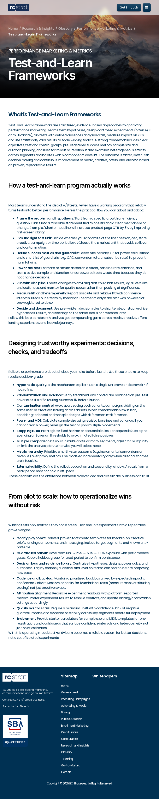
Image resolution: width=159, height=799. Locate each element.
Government (69, 692)
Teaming (67, 759)
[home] (18, 7)
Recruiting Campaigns (75, 699)
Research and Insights (75, 745)
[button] (147, 7)
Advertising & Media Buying (74, 709)
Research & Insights (38, 28)
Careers (66, 772)
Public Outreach (71, 719)
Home (13, 28)
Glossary (65, 28)
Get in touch (129, 7)
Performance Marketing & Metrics (104, 28)
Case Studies (69, 739)
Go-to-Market (70, 765)
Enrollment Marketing (74, 725)
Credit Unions (69, 732)
